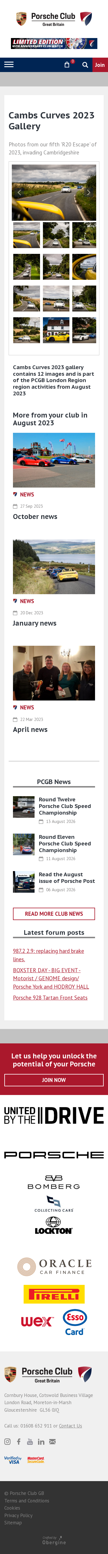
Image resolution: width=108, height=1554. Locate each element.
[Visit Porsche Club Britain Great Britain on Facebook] (19, 1441)
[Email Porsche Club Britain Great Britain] (52, 1441)
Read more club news (54, 913)
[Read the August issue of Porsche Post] (24, 882)
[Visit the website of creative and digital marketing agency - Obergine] (54, 1540)
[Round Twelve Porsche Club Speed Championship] (24, 807)
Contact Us (70, 1426)
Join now (54, 1080)
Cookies (12, 1508)
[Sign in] (52, 65)
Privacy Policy (18, 1515)
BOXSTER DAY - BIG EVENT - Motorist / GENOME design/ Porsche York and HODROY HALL (51, 978)
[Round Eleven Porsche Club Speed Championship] (24, 844)
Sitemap (13, 1522)
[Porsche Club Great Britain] (54, 18)
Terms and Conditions (26, 1501)
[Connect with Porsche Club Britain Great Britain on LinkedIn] (41, 1441)
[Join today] (100, 65)
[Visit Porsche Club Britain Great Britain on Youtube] (30, 1441)
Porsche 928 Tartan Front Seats (50, 997)
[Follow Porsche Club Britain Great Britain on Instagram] (7, 1441)
